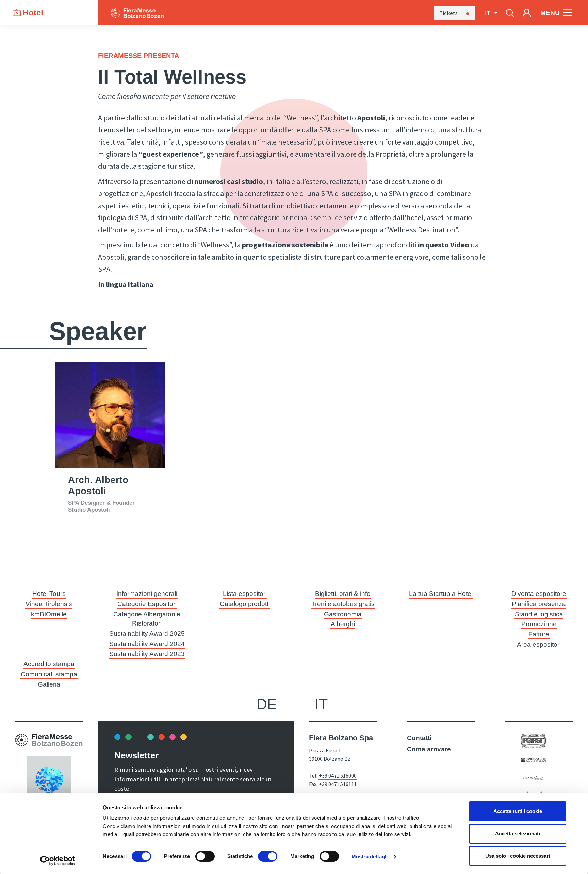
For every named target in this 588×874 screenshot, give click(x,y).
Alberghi (343, 624)
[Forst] (533, 740)
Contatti (419, 737)
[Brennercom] (533, 777)
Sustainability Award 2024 (147, 643)
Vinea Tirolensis (49, 603)
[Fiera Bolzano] (137, 12)
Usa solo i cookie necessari (517, 856)
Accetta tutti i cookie (517, 811)
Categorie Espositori (147, 603)
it (321, 704)
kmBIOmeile (49, 614)
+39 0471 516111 (338, 784)
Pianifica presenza (539, 603)
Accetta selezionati (517, 834)
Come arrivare (429, 749)
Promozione (539, 624)
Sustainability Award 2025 (147, 633)
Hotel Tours (49, 593)
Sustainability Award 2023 (147, 654)
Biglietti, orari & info (343, 593)
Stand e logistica (539, 614)
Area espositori (539, 644)
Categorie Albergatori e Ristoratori (146, 619)
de (267, 704)
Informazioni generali (146, 593)
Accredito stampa (49, 663)
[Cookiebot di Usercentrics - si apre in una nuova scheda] (57, 861)
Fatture (538, 634)
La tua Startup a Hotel (441, 593)
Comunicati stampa (49, 674)
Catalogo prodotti (245, 603)
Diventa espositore (538, 593)
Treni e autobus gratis (343, 603)
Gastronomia (343, 614)
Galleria (49, 684)
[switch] (205, 856)
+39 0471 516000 (338, 775)
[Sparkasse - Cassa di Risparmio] (533, 759)
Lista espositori (245, 593)
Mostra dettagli (370, 856)
